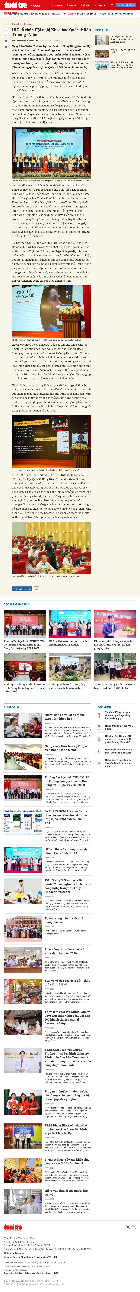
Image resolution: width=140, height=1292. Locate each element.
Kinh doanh (92, 14)
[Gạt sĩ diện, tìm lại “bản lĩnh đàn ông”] (23, 1233)
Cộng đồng (128, 14)
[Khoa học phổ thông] (34, 5)
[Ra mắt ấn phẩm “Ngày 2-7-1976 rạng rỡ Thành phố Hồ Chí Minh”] (23, 1264)
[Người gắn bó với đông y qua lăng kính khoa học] (23, 725)
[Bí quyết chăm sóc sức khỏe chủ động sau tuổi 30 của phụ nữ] (23, 1170)
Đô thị (110, 14)
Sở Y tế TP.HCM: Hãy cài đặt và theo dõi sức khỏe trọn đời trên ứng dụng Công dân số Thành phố (66, 816)
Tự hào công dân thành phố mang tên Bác (64, 920)
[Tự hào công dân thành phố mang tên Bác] (23, 929)
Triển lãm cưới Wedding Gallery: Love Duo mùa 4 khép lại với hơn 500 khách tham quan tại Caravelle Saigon (68, 1017)
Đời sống (102, 14)
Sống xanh (55, 14)
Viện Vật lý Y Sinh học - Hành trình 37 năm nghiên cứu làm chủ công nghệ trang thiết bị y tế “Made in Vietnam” (68, 886)
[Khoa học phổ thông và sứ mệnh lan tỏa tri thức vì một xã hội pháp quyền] (115, 624)
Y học (64, 14)
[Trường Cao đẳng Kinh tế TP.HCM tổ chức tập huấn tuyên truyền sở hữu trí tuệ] (25, 667)
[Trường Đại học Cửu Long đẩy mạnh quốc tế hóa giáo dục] (70, 667)
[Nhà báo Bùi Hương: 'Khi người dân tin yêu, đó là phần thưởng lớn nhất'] (102, 65)
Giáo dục (72, 14)
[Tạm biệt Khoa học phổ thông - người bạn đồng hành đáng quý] (102, 40)
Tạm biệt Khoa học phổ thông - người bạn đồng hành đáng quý (121, 39)
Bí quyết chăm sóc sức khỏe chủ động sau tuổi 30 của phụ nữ (67, 1161)
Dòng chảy (23, 14)
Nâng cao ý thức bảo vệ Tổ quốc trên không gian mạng (66, 748)
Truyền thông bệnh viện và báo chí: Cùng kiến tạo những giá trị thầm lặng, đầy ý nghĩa (67, 1095)
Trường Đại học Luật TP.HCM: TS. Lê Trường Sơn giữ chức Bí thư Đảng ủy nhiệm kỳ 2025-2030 (24, 644)
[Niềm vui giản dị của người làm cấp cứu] (23, 1201)
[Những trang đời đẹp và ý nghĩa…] (102, 53)
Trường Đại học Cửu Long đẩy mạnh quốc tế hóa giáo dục (67, 686)
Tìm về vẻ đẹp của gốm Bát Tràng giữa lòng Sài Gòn (67, 982)
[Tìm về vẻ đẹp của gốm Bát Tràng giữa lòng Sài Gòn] (23, 991)
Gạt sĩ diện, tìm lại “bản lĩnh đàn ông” (67, 1223)
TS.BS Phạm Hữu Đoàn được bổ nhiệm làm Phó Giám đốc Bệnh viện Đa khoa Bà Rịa (66, 1129)
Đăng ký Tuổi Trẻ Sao (126, 5)
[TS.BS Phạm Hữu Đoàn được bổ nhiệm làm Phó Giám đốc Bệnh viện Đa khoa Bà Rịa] (23, 1136)
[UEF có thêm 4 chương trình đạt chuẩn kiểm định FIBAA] (70, 624)
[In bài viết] (36, 588)
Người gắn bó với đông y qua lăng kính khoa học (65, 716)
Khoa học (33, 14)
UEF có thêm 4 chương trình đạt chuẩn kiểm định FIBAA (69, 642)
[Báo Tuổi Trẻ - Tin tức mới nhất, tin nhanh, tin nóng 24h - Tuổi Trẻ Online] (15, 5)
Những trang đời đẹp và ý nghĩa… (122, 50)
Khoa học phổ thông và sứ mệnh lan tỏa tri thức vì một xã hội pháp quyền (114, 644)
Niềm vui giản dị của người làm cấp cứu (66, 1192)
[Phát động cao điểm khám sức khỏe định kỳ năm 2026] (23, 960)
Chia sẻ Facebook (23, 589)
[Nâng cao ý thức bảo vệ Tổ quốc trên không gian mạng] (23, 757)
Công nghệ (44, 14)
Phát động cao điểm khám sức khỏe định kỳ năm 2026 (65, 951)
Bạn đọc (118, 14)
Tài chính (81, 14)
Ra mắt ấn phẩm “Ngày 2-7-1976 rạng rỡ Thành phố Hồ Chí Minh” (67, 1255)
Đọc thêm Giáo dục (16, 604)
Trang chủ (16, 24)
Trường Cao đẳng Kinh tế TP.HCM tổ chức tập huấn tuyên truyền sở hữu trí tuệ (24, 688)
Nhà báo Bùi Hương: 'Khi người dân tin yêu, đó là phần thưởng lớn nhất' (122, 65)
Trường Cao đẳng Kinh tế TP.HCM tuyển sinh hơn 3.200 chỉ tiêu (114, 686)
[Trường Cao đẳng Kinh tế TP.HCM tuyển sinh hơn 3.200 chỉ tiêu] (115, 667)
